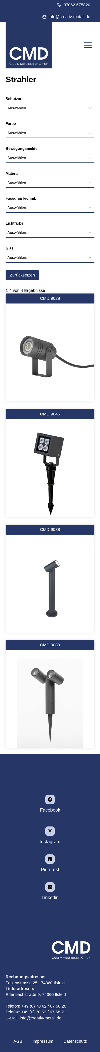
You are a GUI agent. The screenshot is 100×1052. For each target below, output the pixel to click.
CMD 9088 (50, 529)
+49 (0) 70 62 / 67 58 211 (44, 1012)
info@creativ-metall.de (40, 1018)
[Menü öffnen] (87, 45)
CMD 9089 (50, 645)
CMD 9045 (50, 414)
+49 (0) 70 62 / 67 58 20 (43, 1006)
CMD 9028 (50, 298)
